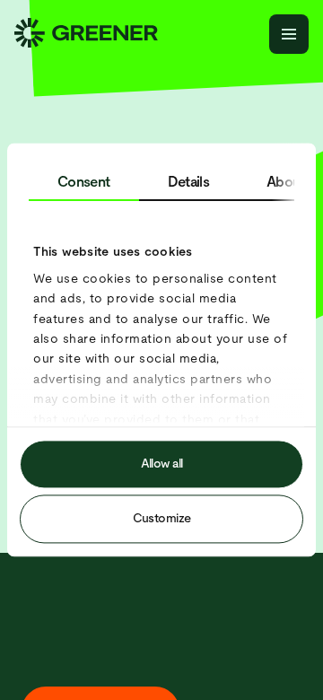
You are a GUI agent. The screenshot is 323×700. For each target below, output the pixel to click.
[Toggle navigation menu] (289, 34)
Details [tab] (189, 181)
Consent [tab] (83, 181)
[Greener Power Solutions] (86, 34)
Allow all (162, 464)
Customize (162, 519)
